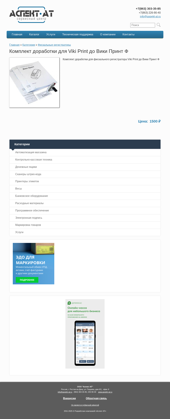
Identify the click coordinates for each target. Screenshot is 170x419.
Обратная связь (96, 398)
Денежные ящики (26, 166)
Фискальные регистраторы (54, 44)
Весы (18, 188)
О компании (108, 34)
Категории (28, 44)
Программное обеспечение (32, 210)
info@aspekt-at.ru (150, 16)
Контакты (128, 34)
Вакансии (69, 398)
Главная (17, 34)
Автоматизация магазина (30, 152)
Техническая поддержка (77, 34)
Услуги (50, 34)
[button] (34, 106)
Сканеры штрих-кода (28, 174)
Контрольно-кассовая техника (33, 159)
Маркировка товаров (28, 225)
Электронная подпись (28, 217)
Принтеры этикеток (27, 181)
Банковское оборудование (31, 195)
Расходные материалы (29, 203)
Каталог (34, 34)
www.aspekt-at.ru (105, 392)
